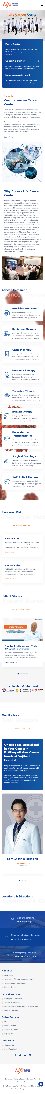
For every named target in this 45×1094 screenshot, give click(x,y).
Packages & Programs (13, 998)
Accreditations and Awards (15, 983)
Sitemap (8, 1079)
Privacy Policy (32, 1079)
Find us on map (24, 921)
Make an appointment (13, 1022)
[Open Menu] (42, 5)
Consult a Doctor (11, 1030)
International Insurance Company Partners (21, 1006)
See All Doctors (21, 728)
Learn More (8, 137)
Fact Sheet (8, 975)
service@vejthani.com (21, 939)
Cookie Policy (22, 1082)
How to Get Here (11, 1010)
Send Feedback (10, 1049)
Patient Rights (19, 1079)
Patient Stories (10, 987)
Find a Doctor (10, 1026)
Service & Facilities (12, 1002)
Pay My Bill (8, 1033)
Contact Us (9, 1045)
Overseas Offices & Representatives (19, 979)
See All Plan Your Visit (21, 525)
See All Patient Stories (21, 609)
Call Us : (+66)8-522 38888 (25, 956)
